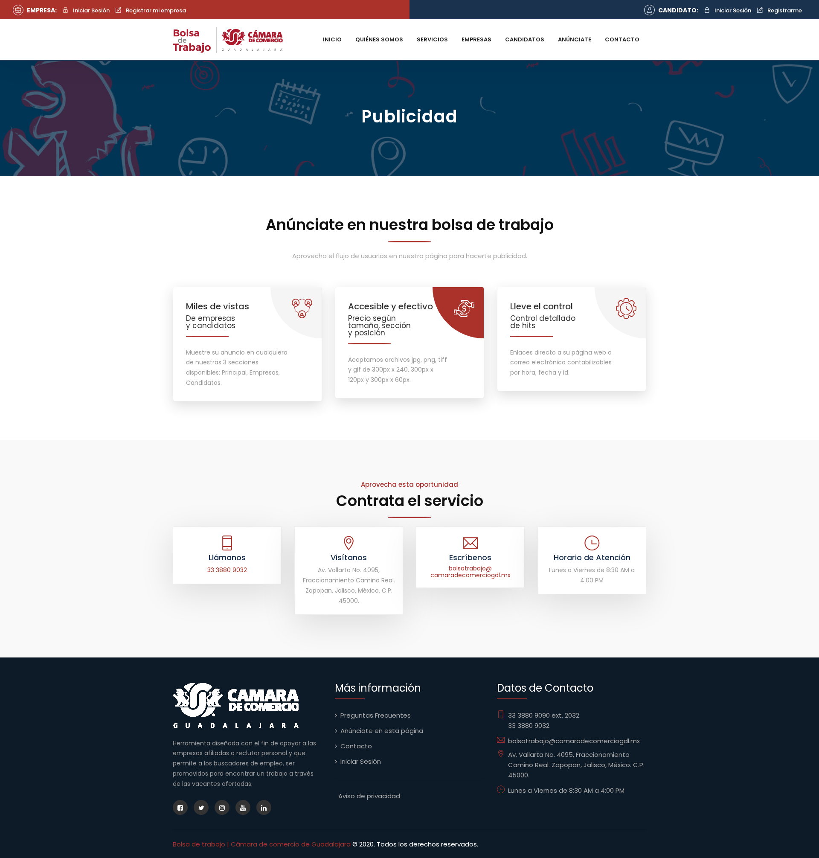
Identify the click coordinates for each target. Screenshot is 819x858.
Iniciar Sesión (91, 10)
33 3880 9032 (227, 570)
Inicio (332, 39)
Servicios (432, 39)
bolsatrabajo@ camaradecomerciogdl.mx (470, 572)
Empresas (476, 39)
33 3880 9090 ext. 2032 (543, 715)
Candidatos (524, 39)
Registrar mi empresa (155, 10)
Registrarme (784, 10)
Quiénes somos (379, 39)
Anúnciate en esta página (381, 730)
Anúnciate (574, 39)
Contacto (622, 39)
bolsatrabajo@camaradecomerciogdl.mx (574, 740)
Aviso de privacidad (369, 795)
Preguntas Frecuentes (375, 715)
